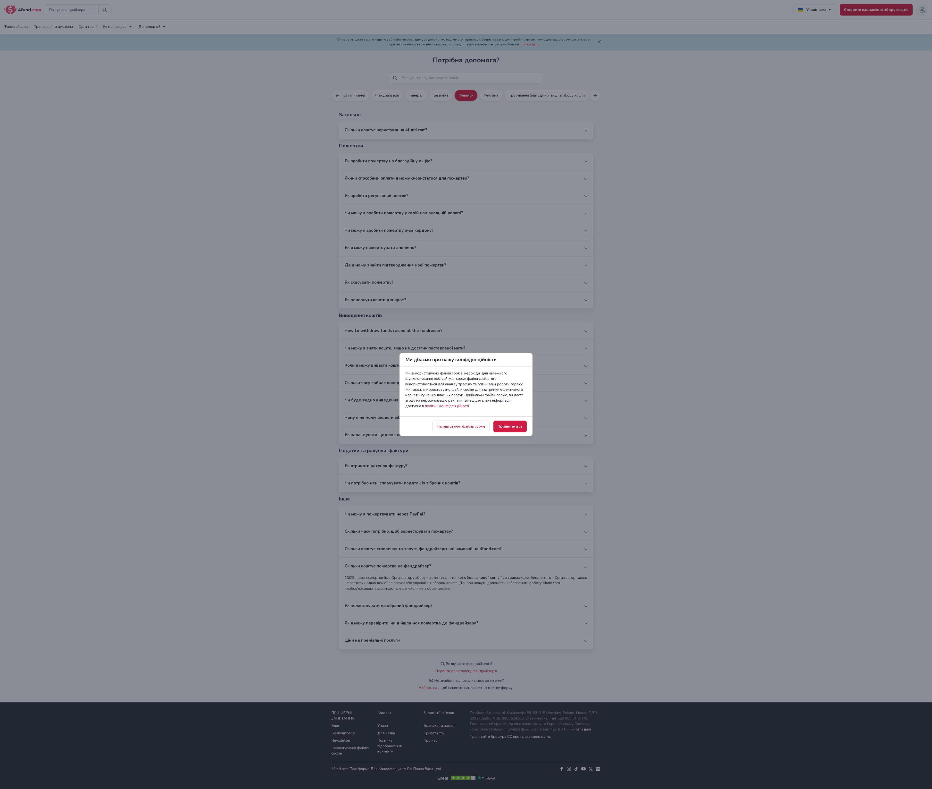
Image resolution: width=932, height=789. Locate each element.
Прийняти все (510, 426)
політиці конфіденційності (447, 406)
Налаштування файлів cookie (460, 426)
